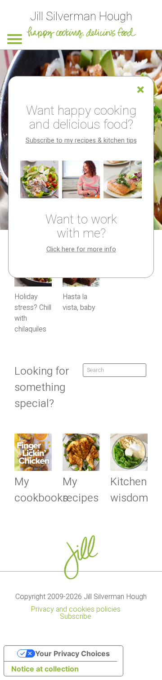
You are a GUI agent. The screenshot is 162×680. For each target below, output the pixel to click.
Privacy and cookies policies (76, 609)
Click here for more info (81, 249)
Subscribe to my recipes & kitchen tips (81, 140)
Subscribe (75, 616)
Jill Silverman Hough (81, 16)
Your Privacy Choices (72, 653)
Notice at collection (45, 668)
